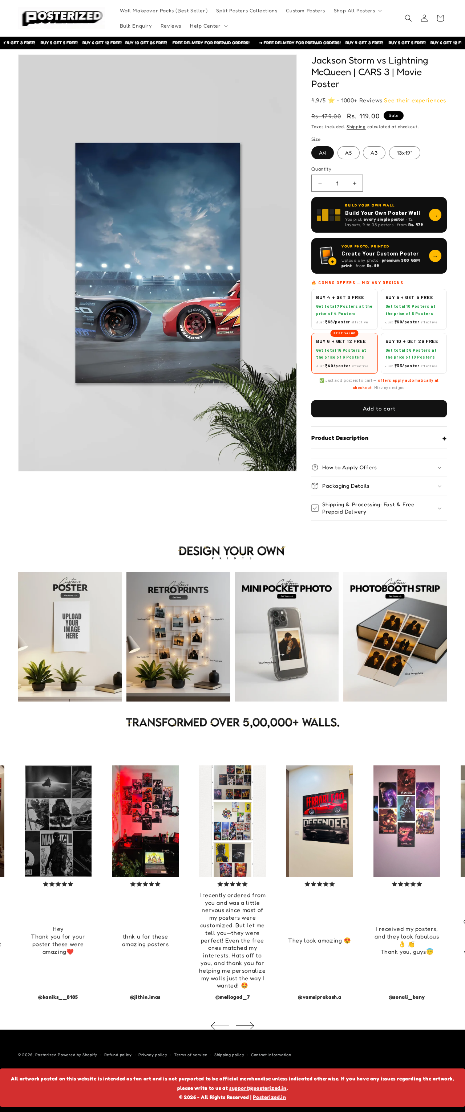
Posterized (46, 1054)
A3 (374, 153)
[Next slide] (245, 1026)
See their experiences (415, 100)
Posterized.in (269, 1097)
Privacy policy (152, 1054)
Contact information (271, 1054)
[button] (357, 10)
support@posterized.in (258, 1088)
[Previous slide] (220, 1026)
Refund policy (118, 1054)
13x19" (405, 153)
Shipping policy (229, 1054)
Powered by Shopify (77, 1054)
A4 (322, 153)
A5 (348, 153)
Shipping (356, 126)
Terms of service (190, 1054)
